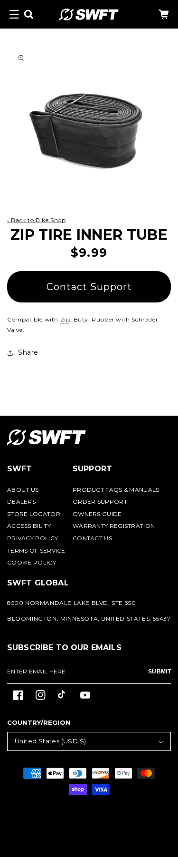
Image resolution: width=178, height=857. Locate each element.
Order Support (100, 501)
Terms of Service (36, 550)
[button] (14, 14)
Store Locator (33, 513)
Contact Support (89, 286)
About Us (22, 489)
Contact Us (92, 538)
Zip (65, 319)
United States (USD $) (50, 741)
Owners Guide (97, 513)
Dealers (21, 501)
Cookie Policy (31, 562)
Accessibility (29, 525)
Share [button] (28, 352)
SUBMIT (159, 671)
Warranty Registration (114, 525)
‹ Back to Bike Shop (36, 220)
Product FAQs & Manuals (116, 489)
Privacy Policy (32, 538)
